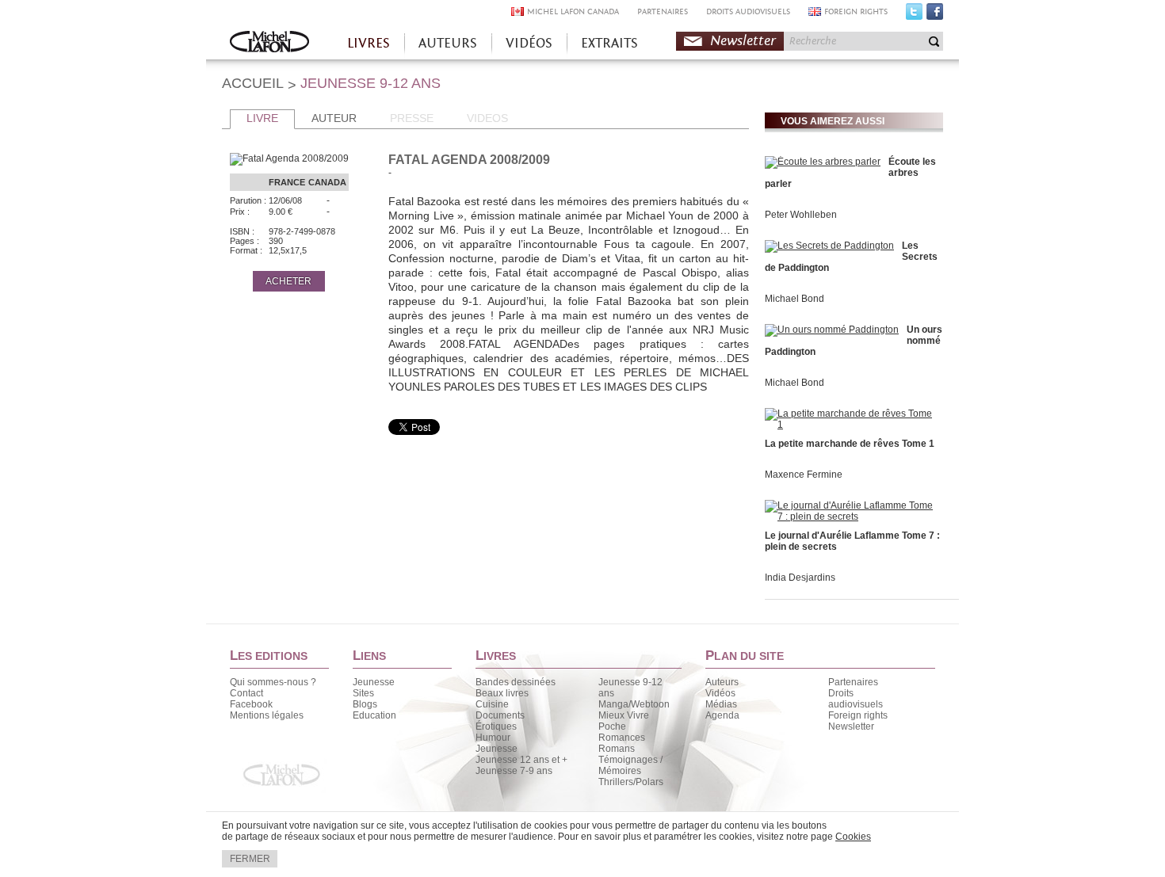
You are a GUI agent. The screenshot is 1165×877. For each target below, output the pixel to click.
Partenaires (853, 682)
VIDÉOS (529, 43)
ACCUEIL (253, 83)
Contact (246, 693)
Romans (616, 748)
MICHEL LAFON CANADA (573, 11)
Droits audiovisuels (855, 699)
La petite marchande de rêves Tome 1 (849, 443)
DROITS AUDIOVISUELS (748, 11)
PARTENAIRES (662, 11)
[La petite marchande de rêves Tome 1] (852, 424)
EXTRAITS (609, 43)
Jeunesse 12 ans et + (521, 759)
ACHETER (288, 281)
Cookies (853, 836)
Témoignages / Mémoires (630, 765)
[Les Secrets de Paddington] (829, 245)
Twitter (914, 15)
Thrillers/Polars (630, 781)
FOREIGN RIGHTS (856, 11)
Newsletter (743, 40)
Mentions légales (267, 715)
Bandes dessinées (516, 682)
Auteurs (722, 682)
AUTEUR (334, 118)
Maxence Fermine (803, 474)
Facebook (934, 15)
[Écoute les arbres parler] (822, 161)
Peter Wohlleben (801, 214)
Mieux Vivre (623, 715)
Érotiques (496, 726)
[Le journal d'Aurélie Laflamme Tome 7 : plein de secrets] (852, 516)
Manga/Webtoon (634, 704)
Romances (621, 737)
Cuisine (492, 704)
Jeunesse (374, 682)
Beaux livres (502, 693)
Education (374, 715)
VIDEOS (487, 118)
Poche (612, 726)
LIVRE (262, 118)
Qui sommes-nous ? (273, 682)
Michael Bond (794, 298)
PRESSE (412, 118)
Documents (500, 715)
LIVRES (368, 43)
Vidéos (720, 693)
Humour (493, 737)
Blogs (365, 704)
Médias (721, 704)
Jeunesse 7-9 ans (514, 770)
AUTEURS (447, 43)
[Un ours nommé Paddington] (832, 329)
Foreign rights (858, 715)
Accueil (269, 43)
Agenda (722, 715)
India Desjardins (800, 577)
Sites (363, 693)
